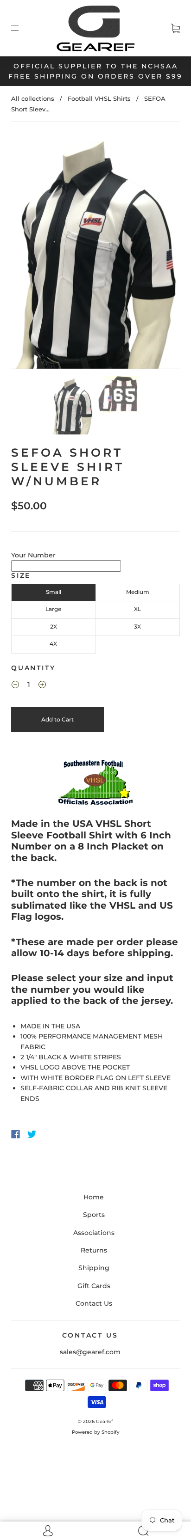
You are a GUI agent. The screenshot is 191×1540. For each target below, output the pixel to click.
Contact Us (94, 1303)
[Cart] (175, 28)
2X (53, 626)
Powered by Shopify (96, 1432)
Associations (94, 1232)
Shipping (93, 1268)
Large (53, 608)
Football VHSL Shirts (99, 98)
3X (137, 626)
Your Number (33, 555)
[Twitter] (32, 1134)
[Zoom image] (95, 253)
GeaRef (104, 1421)
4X (53, 643)
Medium (137, 591)
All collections (32, 98)
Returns (94, 1250)
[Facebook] (15, 1134)
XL (137, 608)
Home (93, 1197)
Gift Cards (93, 1286)
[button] (28, 253)
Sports (94, 1214)
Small (53, 591)
